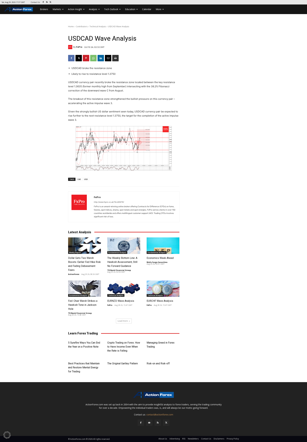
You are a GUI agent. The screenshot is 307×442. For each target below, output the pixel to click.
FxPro (79, 47)
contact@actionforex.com (159, 414)
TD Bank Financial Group (119, 270)
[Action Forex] (18, 9)
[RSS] (47, 2)
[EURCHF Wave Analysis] (163, 288)
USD (86, 179)
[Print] (115, 58)
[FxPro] (70, 47)
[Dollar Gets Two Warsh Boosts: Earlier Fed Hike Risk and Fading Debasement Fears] (84, 245)
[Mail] (149, 423)
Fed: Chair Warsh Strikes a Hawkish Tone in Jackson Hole (82, 304)
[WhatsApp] (93, 58)
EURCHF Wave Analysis (160, 300)
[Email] (108, 58)
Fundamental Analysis (117, 252)
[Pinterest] (86, 58)
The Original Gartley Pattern (122, 363)
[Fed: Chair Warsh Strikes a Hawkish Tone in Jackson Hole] (84, 288)
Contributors (81, 26)
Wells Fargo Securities (157, 262)
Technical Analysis (98, 26)
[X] (50, 2)
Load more (123, 321)
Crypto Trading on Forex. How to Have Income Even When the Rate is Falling (123, 346)
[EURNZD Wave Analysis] (123, 288)
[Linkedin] (101, 58)
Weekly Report (75, 252)
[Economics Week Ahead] (163, 245)
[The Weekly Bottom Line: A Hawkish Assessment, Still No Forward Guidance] (123, 245)
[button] (7, 435)
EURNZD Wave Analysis (120, 300)
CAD (79, 179)
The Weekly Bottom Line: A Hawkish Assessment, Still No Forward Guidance (122, 262)
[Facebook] (43, 2)
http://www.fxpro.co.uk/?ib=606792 (109, 202)
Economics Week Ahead (160, 258)
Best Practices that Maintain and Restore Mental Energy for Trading (84, 367)
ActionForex (73, 274)
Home (71, 26)
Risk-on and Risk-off (158, 363)
